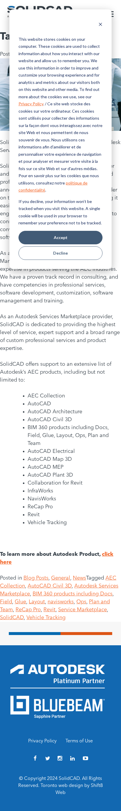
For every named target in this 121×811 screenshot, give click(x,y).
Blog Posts (35, 578)
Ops (81, 602)
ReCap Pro (28, 609)
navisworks (61, 602)
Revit (49, 609)
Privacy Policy (31, 103)
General (60, 578)
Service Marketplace (82, 609)
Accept (61, 237)
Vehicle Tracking (45, 617)
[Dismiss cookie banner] (100, 25)
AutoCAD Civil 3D (50, 586)
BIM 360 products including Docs (72, 594)
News (79, 578)
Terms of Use (79, 741)
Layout (37, 602)
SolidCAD (12, 617)
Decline (60, 252)
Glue (20, 602)
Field (6, 602)
